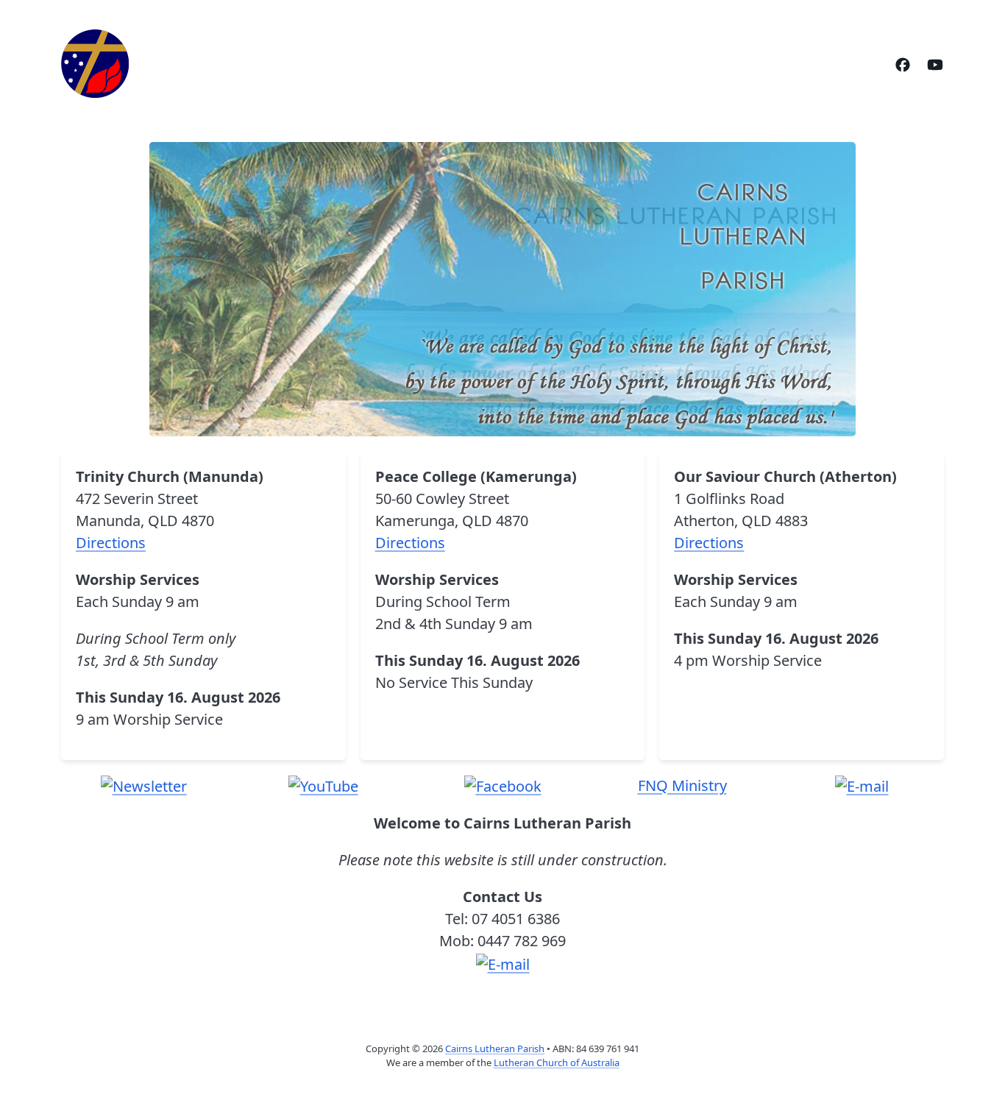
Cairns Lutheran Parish (494, 1048)
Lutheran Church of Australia (556, 1062)
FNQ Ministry (682, 785)
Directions (111, 543)
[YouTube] (935, 63)
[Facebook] (903, 63)
